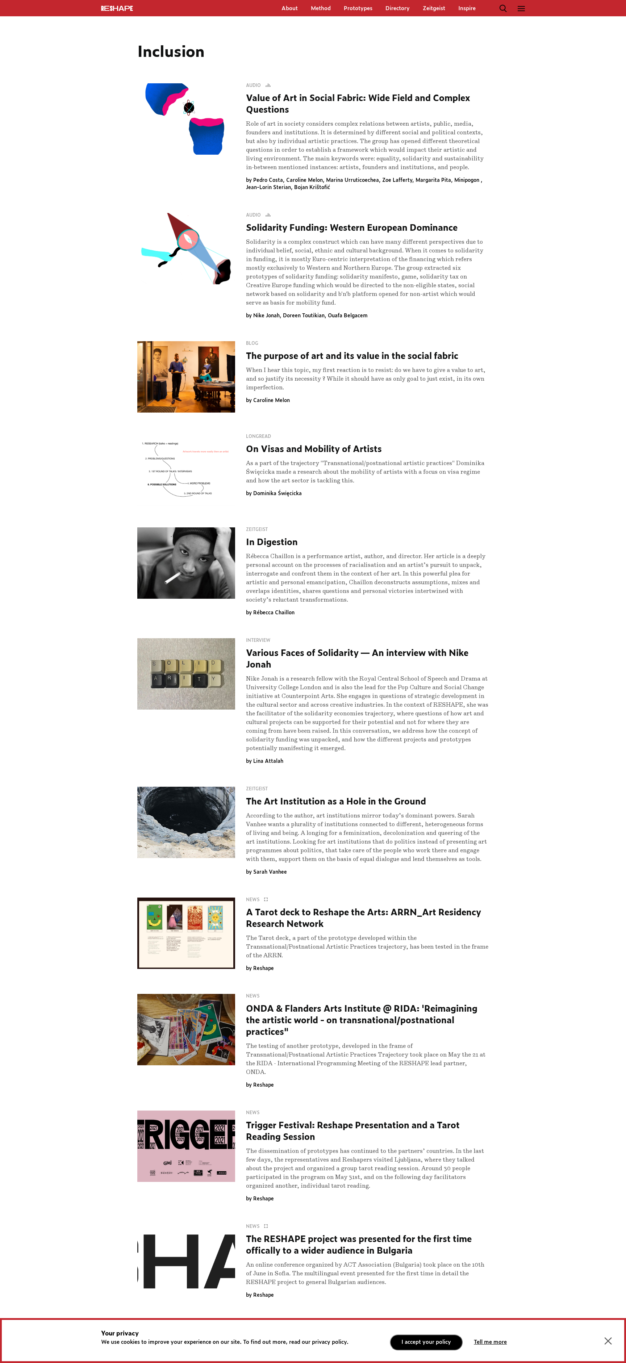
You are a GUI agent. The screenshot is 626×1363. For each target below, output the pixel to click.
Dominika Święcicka (277, 493)
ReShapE (117, 9)
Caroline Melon (304, 180)
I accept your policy (426, 1342)
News (253, 900)
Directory (397, 8)
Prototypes (358, 8)
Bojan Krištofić (312, 187)
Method (321, 8)
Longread (258, 436)
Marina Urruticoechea (352, 180)
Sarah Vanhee (270, 872)
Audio (254, 85)
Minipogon (467, 180)
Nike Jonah (266, 315)
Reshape (263, 968)
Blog (252, 343)
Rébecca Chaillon (274, 612)
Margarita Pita (433, 180)
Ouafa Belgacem (348, 315)
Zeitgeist (434, 8)
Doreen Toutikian (304, 315)
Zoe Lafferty (397, 180)
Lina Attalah (268, 761)
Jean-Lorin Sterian (268, 187)
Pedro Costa (268, 180)
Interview (258, 640)
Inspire (467, 8)
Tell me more (490, 1342)
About (289, 8)
